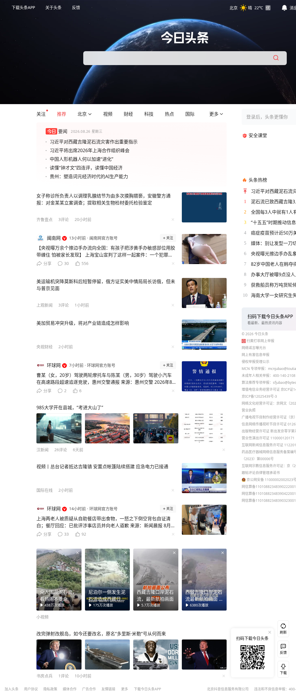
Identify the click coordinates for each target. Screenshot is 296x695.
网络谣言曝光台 (254, 347)
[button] (250, 7)
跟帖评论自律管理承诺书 (261, 472)
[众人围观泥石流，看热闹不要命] (59, 580)
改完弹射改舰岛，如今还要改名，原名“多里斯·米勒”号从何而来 (101, 634)
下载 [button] (282, 668)
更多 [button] (124, 689)
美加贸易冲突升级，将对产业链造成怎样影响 (82, 323)
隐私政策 (50, 689)
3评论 (63, 219)
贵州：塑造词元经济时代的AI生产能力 (89, 176)
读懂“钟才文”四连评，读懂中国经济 (86, 168)
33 (66, 534)
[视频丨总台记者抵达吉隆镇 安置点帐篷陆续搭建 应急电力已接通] (204, 478)
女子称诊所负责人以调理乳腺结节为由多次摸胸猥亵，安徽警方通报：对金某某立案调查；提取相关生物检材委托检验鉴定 (103, 199)
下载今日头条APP (147, 689)
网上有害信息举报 (255, 354)
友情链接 (108, 689)
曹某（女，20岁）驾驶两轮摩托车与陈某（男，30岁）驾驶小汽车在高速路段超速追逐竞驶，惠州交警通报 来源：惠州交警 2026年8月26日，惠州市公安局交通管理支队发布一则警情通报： (104, 380)
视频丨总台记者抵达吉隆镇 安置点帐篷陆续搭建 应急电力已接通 (102, 466)
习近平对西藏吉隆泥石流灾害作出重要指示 (94, 142)
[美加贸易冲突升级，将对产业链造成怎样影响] (204, 335)
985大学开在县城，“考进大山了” (69, 407)
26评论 (60, 449)
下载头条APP (23, 7)
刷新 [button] (283, 632)
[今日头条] (185, 37)
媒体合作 (70, 689)
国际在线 (44, 490)
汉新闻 (42, 449)
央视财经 (44, 346)
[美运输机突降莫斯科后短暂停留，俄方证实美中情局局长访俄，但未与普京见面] (204, 293)
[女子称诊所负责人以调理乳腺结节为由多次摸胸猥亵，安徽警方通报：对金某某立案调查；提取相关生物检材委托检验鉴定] (204, 207)
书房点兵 (44, 676)
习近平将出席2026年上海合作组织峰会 (90, 150)
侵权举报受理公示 (255, 361)
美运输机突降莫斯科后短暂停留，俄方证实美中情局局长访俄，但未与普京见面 (105, 285)
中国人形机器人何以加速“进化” (81, 159)
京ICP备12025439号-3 (259, 396)
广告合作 (89, 689)
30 (66, 263)
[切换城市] (90, 114)
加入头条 (11, 689)
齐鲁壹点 (44, 219)
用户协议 (31, 689)
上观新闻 (44, 305)
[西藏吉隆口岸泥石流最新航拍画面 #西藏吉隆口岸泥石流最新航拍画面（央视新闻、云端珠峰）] (204, 580)
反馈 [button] (76, 7)
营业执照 (249, 410)
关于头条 (53, 7)
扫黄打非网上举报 (260, 340)
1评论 (63, 676)
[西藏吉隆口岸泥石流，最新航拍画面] (155, 580)
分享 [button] (47, 263)
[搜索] (276, 58)
